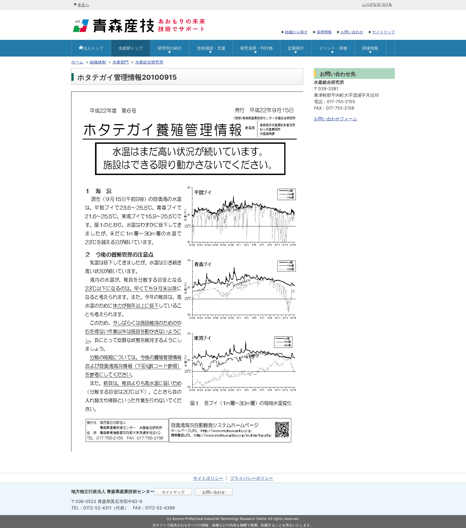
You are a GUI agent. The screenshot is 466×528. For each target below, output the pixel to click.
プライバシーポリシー (251, 478)
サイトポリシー (208, 478)
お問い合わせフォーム (335, 118)
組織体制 (98, 62)
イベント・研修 (333, 48)
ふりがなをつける (377, 4)
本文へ (83, 4)
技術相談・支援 (211, 48)
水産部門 (120, 62)
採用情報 (324, 32)
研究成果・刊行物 (256, 48)
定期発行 (296, 48)
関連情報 (370, 48)
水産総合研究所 (149, 62)
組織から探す (296, 32)
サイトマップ (383, 32)
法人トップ (93, 48)
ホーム (77, 62)
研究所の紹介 (170, 48)
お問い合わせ (352, 32)
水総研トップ (130, 48)
